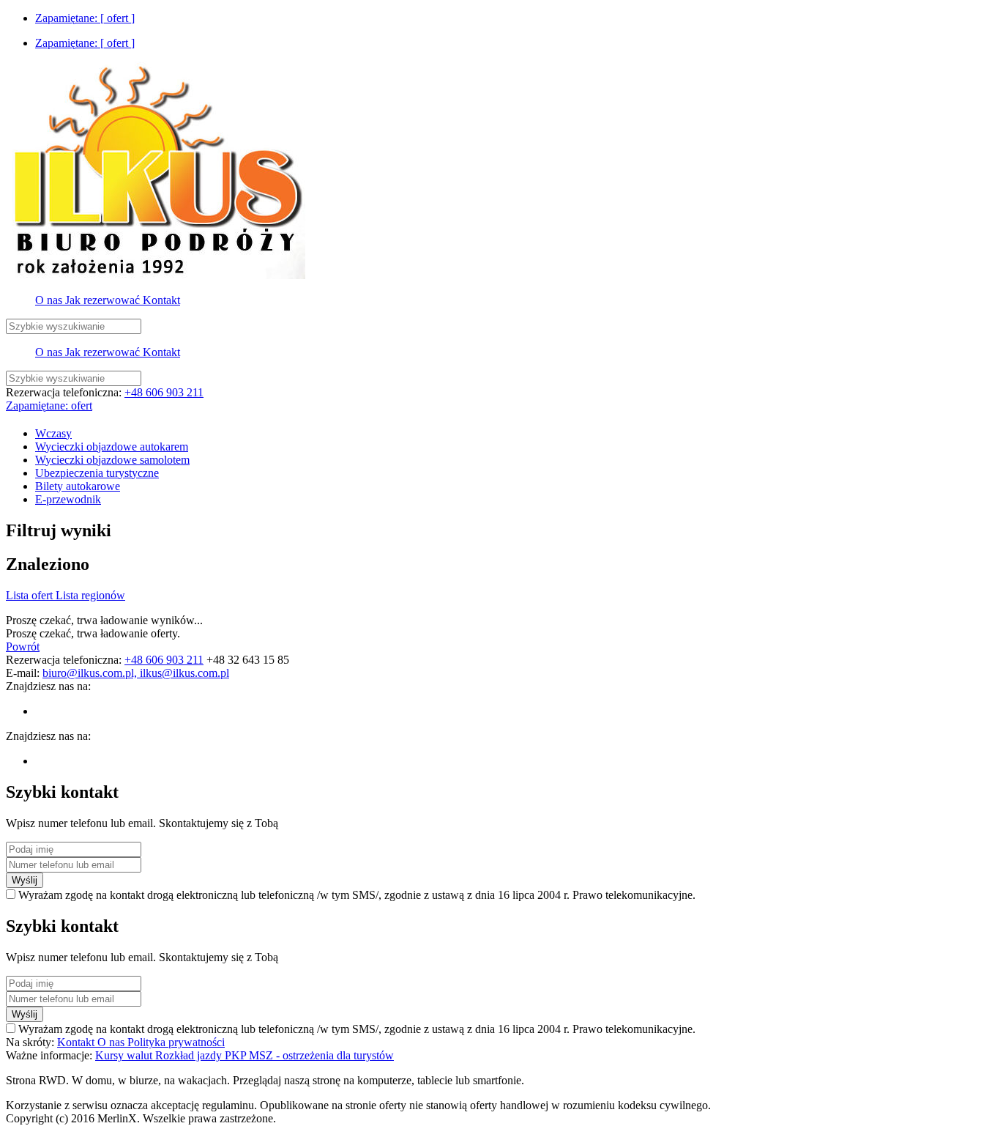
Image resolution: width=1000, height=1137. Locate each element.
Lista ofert (31, 595)
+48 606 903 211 (164, 392)
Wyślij (24, 880)
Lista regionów (90, 595)
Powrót (23, 646)
